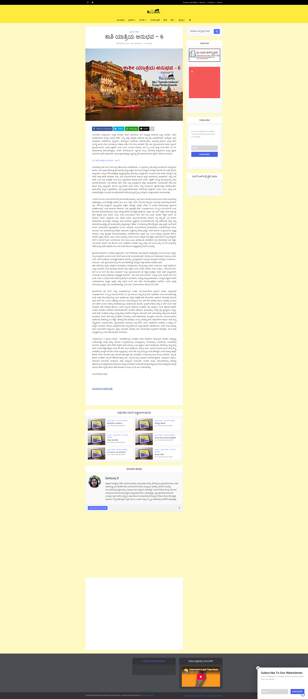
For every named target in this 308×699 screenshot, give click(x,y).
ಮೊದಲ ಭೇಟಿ (159, 454)
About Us (202, 2)
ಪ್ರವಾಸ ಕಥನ (134, 31)
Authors (220, 2)
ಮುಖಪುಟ (121, 20)
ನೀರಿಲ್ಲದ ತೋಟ (160, 423)
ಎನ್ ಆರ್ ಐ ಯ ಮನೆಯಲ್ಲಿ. (116, 452)
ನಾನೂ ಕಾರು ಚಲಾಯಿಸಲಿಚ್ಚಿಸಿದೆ (165, 437)
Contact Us (211, 2)
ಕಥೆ (172, 20)
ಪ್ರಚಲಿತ (131, 20)
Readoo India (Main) (190, 2)
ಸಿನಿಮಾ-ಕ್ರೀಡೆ (155, 20)
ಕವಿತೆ (165, 20)
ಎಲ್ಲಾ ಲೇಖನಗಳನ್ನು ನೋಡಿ (97, 508)
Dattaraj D (138, 43)
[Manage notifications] (303, 695)
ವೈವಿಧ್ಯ (181, 20)
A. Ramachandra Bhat (117, 425)
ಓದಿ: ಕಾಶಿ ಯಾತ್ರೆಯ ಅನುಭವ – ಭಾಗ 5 (106, 160)
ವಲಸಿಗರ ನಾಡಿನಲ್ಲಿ (121, 420)
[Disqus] (134, 545)
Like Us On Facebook (154, 661)
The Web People (147, 695)
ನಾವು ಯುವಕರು (112, 440)
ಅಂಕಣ (142, 20)
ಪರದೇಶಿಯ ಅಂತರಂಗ (114, 423)
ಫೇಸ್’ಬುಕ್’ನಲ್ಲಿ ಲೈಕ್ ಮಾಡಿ (204, 176)
